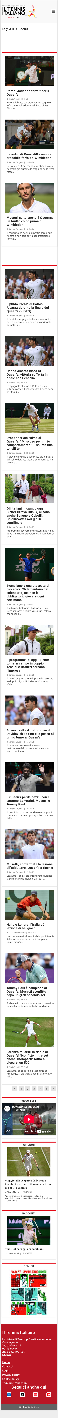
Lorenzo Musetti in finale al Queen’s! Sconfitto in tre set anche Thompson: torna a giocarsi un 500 (27, 1057)
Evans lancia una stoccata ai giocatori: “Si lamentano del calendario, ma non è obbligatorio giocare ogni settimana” (28, 593)
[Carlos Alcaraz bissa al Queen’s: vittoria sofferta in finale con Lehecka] (29, 351)
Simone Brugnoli (16, 162)
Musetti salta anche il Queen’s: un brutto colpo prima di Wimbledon (30, 221)
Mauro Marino (13, 1192)
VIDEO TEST (28, 1100)
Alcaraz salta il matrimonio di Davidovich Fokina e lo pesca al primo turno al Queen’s (30, 733)
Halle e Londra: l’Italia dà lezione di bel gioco (26, 926)
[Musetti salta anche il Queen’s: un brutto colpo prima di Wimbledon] (29, 198)
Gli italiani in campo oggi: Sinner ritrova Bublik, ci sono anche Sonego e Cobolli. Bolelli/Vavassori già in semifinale (28, 515)
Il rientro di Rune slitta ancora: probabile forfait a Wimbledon (30, 156)
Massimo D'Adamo (17, 932)
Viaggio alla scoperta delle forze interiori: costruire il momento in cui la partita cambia (28, 1184)
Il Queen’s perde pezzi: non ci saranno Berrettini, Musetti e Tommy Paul (28, 800)
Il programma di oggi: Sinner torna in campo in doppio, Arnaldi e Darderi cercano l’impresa (28, 665)
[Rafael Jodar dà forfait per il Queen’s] (29, 71)
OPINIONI (29, 1145)
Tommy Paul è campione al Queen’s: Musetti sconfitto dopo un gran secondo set (27, 991)
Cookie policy (10, 1379)
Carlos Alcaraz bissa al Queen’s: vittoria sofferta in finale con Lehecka (27, 374)
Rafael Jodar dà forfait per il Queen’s (28, 92)
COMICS (29, 1266)
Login (5, 1370)
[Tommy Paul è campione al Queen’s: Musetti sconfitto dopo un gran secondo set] (29, 968)
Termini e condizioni (14, 1383)
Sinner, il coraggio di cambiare (24, 1248)
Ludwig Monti (13, 1253)
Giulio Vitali (14, 99)
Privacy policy (11, 1374)
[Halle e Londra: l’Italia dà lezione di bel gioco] (29, 905)
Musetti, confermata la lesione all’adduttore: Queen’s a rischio (30, 866)
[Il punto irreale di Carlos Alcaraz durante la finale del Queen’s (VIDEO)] (29, 284)
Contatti (7, 1366)
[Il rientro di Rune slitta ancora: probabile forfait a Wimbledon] (29, 134)
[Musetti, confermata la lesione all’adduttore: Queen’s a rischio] (29, 844)
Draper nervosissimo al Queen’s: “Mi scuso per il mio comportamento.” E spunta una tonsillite (30, 443)
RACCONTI (29, 1213)
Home (6, 1362)
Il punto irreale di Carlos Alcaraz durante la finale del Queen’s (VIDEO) (28, 307)
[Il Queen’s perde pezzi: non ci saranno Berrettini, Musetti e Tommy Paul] (29, 777)
